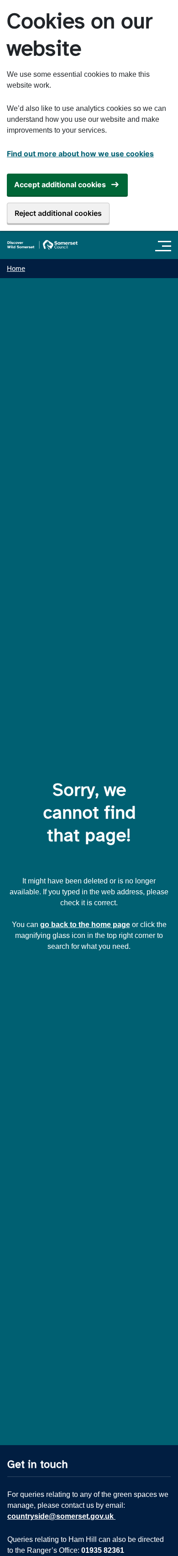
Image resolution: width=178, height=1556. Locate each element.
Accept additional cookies (60, 184)
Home (16, 268)
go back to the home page (85, 924)
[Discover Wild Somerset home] (42, 245)
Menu (165, 245)
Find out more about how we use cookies (80, 153)
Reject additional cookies (58, 213)
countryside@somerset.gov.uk (61, 1516)
